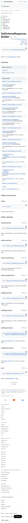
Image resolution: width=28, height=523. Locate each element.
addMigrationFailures (7, 170)
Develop (11, 10)
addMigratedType (6, 131)
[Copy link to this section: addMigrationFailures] (15, 348)
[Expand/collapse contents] (8, 16)
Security (2, 411)
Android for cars (4, 446)
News (2, 415)
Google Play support (5, 490)
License (7, 513)
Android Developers (5, 10)
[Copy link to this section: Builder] (6, 201)
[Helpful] (9, 13)
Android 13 (3, 462)
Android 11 (3, 466)
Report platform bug (5, 485)
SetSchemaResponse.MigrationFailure (11, 157)
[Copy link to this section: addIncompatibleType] (15, 258)
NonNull (5, 81)
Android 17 (3, 454)
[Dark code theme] (26, 48)
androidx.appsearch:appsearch (20, 39)
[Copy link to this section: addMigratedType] (13, 293)
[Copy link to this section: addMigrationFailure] (14, 328)
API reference (5, 6)
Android (2, 406)
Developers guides (5, 474)
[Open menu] (2, 1)
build (3, 186)
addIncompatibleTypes (8, 119)
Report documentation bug (6, 488)
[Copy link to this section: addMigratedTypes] (13, 310)
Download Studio (4, 478)
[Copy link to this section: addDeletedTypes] (13, 240)
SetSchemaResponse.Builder (19, 49)
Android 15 (3, 458)
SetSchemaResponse (11, 57)
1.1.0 (26, 42)
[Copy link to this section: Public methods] (14, 217)
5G (1, 435)
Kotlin (21, 44)
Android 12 (3, 464)
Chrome (2, 502)
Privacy (2, 433)
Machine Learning (4, 426)
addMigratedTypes (6, 142)
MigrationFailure (10, 162)
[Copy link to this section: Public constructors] (17, 195)
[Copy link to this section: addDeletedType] (12, 223)
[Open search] (18, 1)
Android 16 (3, 456)
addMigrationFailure (7, 154)
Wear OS (3, 442)
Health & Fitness (4, 428)
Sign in (24, 1)
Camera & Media (4, 431)
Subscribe (17, 516)
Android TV (3, 448)
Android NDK (3, 480)
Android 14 (3, 460)
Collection (5, 97)
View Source (23, 40)
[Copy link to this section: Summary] (9, 62)
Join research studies (5, 492)
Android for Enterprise (5, 408)
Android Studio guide (5, 472)
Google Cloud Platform (6, 506)
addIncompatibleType (7, 108)
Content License (14, 391)
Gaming (2, 424)
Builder (4, 70)
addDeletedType (6, 84)
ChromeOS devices (5, 444)
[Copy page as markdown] (15, 37)
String (3, 86)
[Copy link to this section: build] (5, 368)
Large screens (4, 440)
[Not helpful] (11, 13)
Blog (2, 417)
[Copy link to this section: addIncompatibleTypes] (16, 275)
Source (2, 413)
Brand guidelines (13, 513)
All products (3, 508)
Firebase (3, 504)
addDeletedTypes (6, 96)
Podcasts (3, 419)
